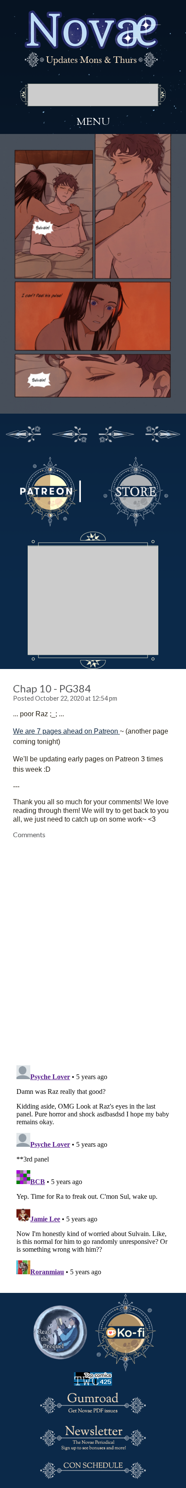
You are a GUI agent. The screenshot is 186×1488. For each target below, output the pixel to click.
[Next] (116, 433)
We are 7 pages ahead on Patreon (66, 731)
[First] (23, 433)
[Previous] (70, 433)
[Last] (163, 433)
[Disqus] (93, 947)
